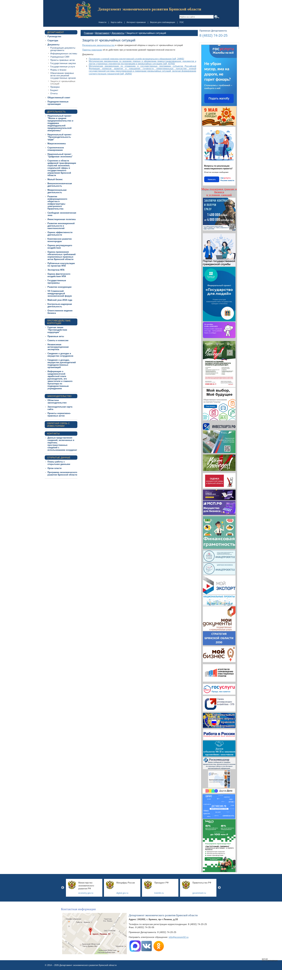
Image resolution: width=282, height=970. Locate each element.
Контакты (53, 433)
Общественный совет (58, 97)
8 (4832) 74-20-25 (213, 35)
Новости (102, 22)
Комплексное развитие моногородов (59, 240)
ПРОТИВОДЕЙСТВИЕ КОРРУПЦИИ (59, 322)
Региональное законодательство (98, 45)
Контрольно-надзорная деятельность (59, 305)
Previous (62, 887)
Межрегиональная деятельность (57, 191)
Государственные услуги (62, 66)
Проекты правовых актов (62, 60)
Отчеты (54, 93)
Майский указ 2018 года (59, 300)
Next (219, 887)
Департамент (55, 32)
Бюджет (54, 90)
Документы (53, 44)
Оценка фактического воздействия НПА (58, 275)
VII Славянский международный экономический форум (59, 293)
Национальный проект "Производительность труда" (59, 137)
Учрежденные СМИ (59, 57)
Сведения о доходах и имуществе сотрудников (60, 354)
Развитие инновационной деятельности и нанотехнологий (61, 226)
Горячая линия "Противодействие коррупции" (57, 329)
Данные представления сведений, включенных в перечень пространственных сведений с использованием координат (62, 444)
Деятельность (56, 111)
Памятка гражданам (92, 50)
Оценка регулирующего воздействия (59, 246)
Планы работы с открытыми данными (58, 462)
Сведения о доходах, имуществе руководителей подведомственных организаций (61, 364)
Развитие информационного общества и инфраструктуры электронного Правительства (57, 202)
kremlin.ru (159, 893)
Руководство (54, 36)
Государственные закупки (63, 63)
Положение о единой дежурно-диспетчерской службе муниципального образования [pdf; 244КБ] (136, 59)
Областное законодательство (57, 401)
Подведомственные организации (57, 102)
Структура (52, 40)
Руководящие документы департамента (62, 49)
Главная (88, 33)
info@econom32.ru (178, 937)
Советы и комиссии (57, 340)
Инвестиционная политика (61, 219)
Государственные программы (56, 281)
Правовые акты (55, 336)
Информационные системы (63, 53)
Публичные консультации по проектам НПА (61, 264)
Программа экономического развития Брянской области (62, 473)
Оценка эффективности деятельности (59, 233)
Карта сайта (116, 22)
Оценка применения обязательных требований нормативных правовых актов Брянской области (61, 255)
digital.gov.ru (122, 893)
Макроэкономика (56, 143)
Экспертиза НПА (55, 270)
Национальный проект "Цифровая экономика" (60, 155)
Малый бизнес (55, 179)
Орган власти (54, 468)
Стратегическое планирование (55, 148)
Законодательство (59, 396)
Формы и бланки (58, 70)
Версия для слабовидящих (162, 22)
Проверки (55, 87)
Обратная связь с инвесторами (58, 424)
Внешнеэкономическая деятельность (59, 184)
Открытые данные (58, 457)
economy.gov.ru (85, 893)
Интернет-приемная (136, 22)
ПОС (182, 22)
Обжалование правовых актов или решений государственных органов (63, 75)
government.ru (199, 893)
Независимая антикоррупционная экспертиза (58, 347)
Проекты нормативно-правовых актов (59, 414)
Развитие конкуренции (59, 287)
